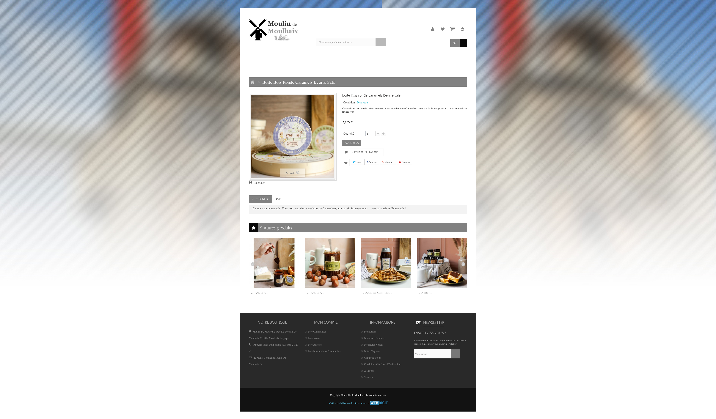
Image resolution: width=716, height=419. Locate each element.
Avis (278, 199)
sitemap (368, 377)
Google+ (389, 161)
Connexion (462, 29)
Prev (253, 264)
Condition (349, 102)
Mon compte (432, 29)
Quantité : (349, 133)
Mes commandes (317, 331)
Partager (372, 161)
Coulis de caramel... (377, 292)
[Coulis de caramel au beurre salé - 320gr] (386, 263)
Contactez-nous (372, 357)
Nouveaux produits (374, 338)
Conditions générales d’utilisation (382, 364)
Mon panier (452, 29)
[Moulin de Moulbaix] (274, 29)
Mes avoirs (314, 338)
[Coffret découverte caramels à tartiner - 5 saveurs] (442, 263)
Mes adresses (315, 344)
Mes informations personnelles (324, 351)
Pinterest (405, 161)
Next (463, 264)
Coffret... (425, 292)
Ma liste (442, 29)
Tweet (358, 161)
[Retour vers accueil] (253, 82)
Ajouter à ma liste (346, 162)
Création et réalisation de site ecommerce (349, 403)
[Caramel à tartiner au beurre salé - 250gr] (274, 263)
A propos (369, 370)
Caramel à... (259, 292)
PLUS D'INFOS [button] (352, 142)
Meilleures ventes (373, 344)
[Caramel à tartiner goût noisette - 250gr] (330, 263)
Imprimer (260, 182)
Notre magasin (372, 351)
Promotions (370, 331)
